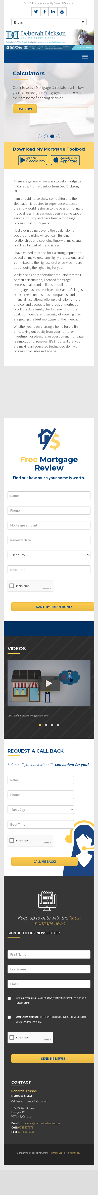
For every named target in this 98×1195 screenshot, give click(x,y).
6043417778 (25, 1127)
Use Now (25, 109)
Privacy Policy (73, 1152)
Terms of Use (56, 1152)
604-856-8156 (26, 1132)
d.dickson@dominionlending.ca (40, 1123)
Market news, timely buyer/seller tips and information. (51, 1001)
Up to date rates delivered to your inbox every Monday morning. (51, 1019)
